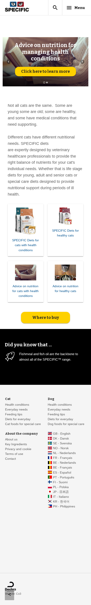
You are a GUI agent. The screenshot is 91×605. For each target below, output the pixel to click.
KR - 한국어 (61, 501)
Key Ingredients (16, 444)
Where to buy (45, 317)
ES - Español (62, 472)
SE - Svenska (62, 443)
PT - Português (63, 477)
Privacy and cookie (18, 449)
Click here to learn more (45, 71)
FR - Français (62, 458)
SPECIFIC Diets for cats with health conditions (25, 245)
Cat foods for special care (23, 424)
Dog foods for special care (66, 424)
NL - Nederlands (64, 453)
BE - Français (62, 467)
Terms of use (14, 454)
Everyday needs (16, 409)
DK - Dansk (61, 438)
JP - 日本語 (61, 492)
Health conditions (17, 404)
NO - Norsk (61, 448)
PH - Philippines (64, 506)
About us (11, 439)
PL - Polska (61, 487)
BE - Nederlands (64, 462)
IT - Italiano (61, 496)
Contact (10, 458)
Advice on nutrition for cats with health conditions (25, 291)
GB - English (61, 433)
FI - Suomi (60, 482)
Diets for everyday (17, 419)
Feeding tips (13, 414)
